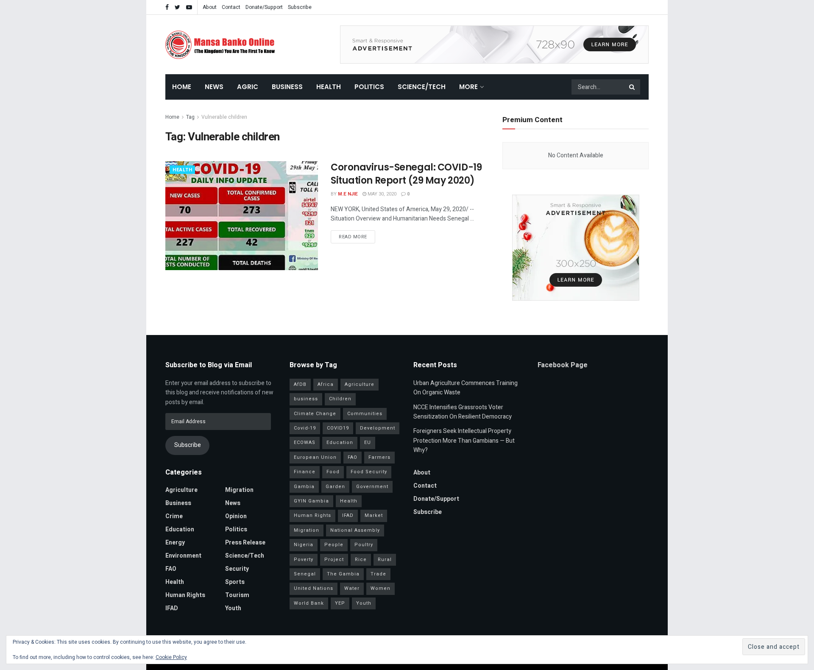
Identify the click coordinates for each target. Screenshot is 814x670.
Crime (174, 516)
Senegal (305, 574)
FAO (170, 568)
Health (328, 86)
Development (377, 428)
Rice (361, 559)
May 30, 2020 (381, 194)
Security (237, 568)
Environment (183, 555)
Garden (335, 486)
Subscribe (300, 7)
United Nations (313, 588)
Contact (231, 7)
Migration (239, 490)
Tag (190, 117)
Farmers (379, 457)
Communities (364, 413)
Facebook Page (563, 365)
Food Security (369, 471)
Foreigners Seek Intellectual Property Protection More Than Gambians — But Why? (464, 441)
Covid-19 (305, 428)
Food (333, 471)
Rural (385, 559)
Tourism (237, 595)
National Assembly (355, 530)
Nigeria (303, 544)
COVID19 (338, 428)
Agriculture (181, 490)
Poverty (303, 559)
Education (179, 529)
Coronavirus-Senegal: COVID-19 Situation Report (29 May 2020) (406, 174)
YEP (340, 603)
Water (352, 588)
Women (380, 588)
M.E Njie (348, 194)
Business (287, 86)
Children (340, 398)
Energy (175, 542)
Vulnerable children (224, 117)
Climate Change (315, 413)
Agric (247, 86)
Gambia (304, 486)
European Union (315, 457)
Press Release (245, 542)
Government (372, 486)
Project (334, 559)
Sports (235, 582)
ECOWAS (304, 442)
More (468, 86)
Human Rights (185, 595)
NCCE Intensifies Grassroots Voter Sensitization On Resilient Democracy (462, 412)
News (214, 86)
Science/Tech (422, 86)
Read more (353, 236)
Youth (233, 608)
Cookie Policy (171, 657)
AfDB (300, 384)
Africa (326, 384)
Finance (304, 471)
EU (367, 442)
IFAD (171, 608)
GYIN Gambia (311, 501)
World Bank (309, 603)
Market (374, 515)
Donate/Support (264, 7)
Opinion (236, 516)
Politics (369, 86)
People (333, 544)
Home (181, 86)
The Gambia (343, 574)
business (306, 398)
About (210, 7)
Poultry (363, 544)
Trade (378, 574)
